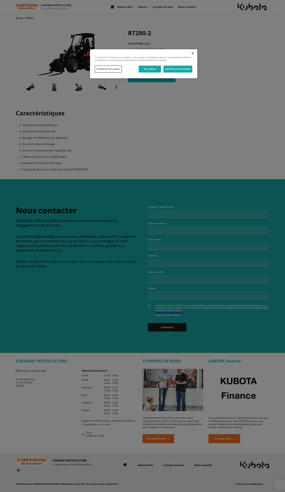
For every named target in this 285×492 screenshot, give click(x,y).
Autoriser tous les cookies (177, 69)
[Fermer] (192, 53)
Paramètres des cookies (108, 69)
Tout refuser (150, 69)
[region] (143, 63)
